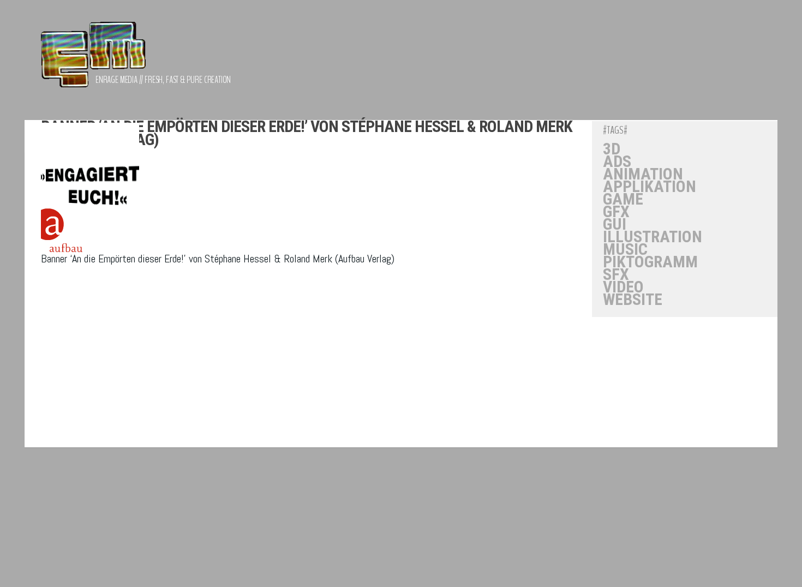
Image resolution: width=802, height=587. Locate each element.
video (623, 287)
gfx (616, 211)
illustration (652, 236)
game (623, 199)
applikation (649, 186)
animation (643, 174)
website (632, 299)
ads (617, 161)
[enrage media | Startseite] (93, 60)
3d (611, 148)
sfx (616, 274)
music (625, 249)
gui (614, 224)
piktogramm (650, 261)
